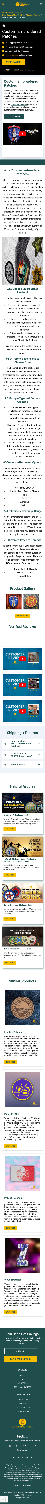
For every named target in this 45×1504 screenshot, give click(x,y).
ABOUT (22, 1375)
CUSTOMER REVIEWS (22, 1387)
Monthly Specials (12, 55)
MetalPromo (27, 1495)
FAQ (22, 1379)
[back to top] (3, 1499)
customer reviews (19, 104)
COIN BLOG (23, 1400)
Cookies (15, 1485)
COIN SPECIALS (22, 1383)
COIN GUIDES (24, 1404)
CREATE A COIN (13, 62)
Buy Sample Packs (20, 1359)
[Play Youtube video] (22, 134)
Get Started (14, 116)
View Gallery (22, 616)
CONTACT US (23, 1411)
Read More (9, 829)
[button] (41, 4)
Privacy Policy (27, 1485)
